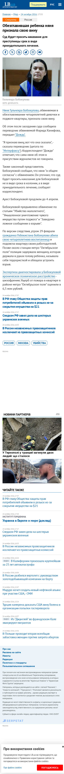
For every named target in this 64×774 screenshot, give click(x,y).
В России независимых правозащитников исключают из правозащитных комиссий (29, 330)
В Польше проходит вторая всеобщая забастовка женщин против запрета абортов (30, 635)
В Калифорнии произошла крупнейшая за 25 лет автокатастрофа (31, 562)
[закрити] (63, 747)
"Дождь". (20, 135)
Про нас (7, 648)
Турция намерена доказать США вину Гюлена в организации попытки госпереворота (31, 606)
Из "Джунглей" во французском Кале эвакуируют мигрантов (29, 621)
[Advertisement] (32, 377)
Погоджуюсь (49, 767)
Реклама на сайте (12, 652)
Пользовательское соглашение (19, 666)
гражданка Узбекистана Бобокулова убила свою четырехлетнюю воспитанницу (30, 237)
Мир (15, 14)
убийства (39, 343)
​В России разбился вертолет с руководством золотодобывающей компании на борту (30, 577)
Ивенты (7, 655)
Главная (7, 14)
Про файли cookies (12, 767)
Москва (23, 343)
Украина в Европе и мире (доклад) (27, 520)
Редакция (8, 659)
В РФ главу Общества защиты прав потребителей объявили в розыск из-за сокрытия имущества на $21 (28, 303)
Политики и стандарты (14, 662)
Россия (9, 343)
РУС (52, 4)
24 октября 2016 (29, 14)
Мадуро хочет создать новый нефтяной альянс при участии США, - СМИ (32, 591)
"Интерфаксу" (11, 151)
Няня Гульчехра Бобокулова (21, 110)
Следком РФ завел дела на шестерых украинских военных (27, 317)
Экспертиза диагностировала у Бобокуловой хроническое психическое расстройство (32, 274)
